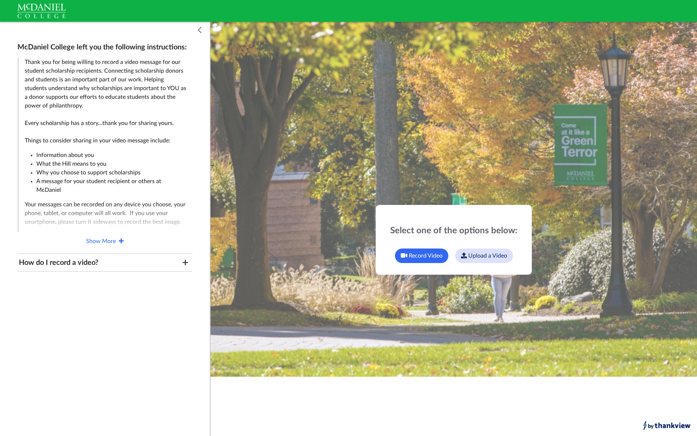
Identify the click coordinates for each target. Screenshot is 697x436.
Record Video (425, 256)
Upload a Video (487, 256)
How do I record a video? (58, 262)
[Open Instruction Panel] (199, 30)
